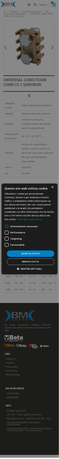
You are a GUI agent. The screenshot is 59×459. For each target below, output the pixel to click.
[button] (29, 268)
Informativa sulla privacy (29, 219)
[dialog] (29, 229)
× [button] (52, 187)
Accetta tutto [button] (30, 253)
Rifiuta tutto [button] (30, 261)
